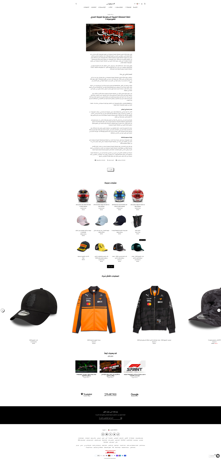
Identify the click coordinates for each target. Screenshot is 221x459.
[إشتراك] (176, 446)
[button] (218, 456)
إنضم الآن (166, 451)
